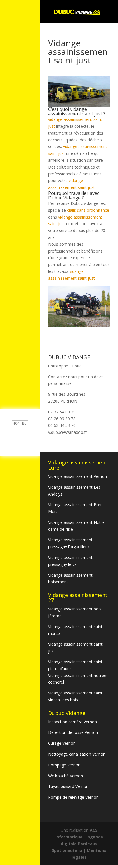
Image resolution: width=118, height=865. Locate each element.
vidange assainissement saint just (75, 111)
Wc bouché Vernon (65, 775)
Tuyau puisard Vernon (68, 786)
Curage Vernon (62, 743)
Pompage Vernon (64, 765)
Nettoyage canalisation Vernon (76, 754)
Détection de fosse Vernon (73, 732)
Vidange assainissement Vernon (77, 476)
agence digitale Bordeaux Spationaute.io (77, 843)
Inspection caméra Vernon (72, 721)
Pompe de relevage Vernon (73, 797)
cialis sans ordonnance (88, 210)
